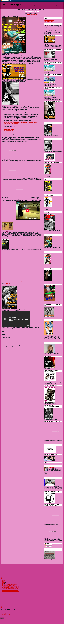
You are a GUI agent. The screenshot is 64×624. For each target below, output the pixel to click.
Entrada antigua (38, 281)
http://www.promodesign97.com (6, 612)
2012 (1, 604)
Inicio (22, 281)
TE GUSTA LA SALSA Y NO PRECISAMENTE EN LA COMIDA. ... (10, 590)
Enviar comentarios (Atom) (10, 283)
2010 (1, 606)
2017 (1, 577)
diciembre (3, 579)
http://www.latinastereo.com (6, 614)
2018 (1, 576)
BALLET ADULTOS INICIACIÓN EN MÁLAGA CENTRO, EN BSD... (10, 584)
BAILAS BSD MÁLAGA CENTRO (49, 20)
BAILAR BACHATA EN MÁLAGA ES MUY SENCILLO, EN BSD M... (10, 591)
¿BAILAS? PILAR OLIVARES (11, 4)
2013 (1, 603)
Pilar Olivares (51, 467)
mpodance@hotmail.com (9, 127)
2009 (1, 607)
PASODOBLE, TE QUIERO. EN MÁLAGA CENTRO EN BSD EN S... (10, 587)
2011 (1, 605)
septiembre (3, 582)
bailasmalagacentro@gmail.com (9, 129)
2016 (1, 578)
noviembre (3, 580)
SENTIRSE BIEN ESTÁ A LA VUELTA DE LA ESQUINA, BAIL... (10, 588)
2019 (1, 575)
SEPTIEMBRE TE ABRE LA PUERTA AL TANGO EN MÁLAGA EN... (10, 586)
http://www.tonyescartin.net (6, 613)
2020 (1, 574)
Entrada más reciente (5, 281)
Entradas (47, 544)
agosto (3, 583)
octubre (3, 581)
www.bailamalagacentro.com (8, 130)
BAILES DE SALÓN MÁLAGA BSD (49, 21)
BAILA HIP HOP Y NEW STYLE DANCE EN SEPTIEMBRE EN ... (10, 589)
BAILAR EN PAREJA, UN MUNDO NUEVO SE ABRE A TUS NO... (10, 585)
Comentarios (48, 546)
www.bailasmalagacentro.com (32, 14)
